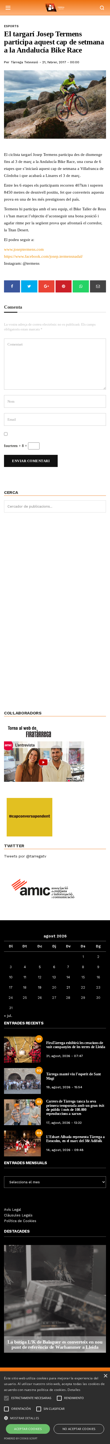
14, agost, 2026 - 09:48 (65, 1150)
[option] (55, 1299)
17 (11, 987)
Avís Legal (12, 1210)
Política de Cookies (20, 1221)
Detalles (74, 1389)
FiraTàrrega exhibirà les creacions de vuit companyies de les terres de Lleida (75, 1045)
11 (24, 977)
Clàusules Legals (18, 1215)
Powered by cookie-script (20, 1438)
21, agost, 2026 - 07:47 (64, 1056)
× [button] (105, 1376)
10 (11, 977)
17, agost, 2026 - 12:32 (64, 1123)
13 (54, 977)
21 (68, 987)
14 (68, 977)
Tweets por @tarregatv (25, 856)
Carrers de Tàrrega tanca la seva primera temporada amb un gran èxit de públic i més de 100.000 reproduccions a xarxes (75, 1107)
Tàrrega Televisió (24, 62)
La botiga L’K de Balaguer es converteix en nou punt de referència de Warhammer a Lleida (54, 1344)
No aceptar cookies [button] (79, 1429)
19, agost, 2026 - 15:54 (64, 1087)
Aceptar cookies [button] (28, 1429)
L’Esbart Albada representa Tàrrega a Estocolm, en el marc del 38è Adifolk (75, 1139)
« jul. (8, 1015)
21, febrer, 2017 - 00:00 (60, 62)
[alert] (55, 1407)
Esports (11, 26)
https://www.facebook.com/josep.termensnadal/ (43, 256)
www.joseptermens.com (24, 249)
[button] (55, 1417)
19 (39, 987)
